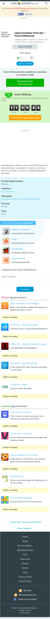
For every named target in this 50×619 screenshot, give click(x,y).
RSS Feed (27, 591)
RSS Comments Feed (27, 595)
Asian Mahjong (23, 94)
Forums (25, 568)
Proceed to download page (25, 117)
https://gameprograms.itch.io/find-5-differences (21, 199)
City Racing (17, 249)
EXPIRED (25, 46)
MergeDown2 (16, 476)
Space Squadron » (25, 528)
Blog (25, 572)
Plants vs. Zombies (20, 229)
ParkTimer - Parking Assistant (24, 325)
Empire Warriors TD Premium (24, 455)
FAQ (25, 554)
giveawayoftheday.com (30, 608)
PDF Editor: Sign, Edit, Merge (23, 363)
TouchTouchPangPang (21, 497)
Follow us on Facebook (27, 599)
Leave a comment (25, 64)
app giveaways (14, 297)
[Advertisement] (25, 25)
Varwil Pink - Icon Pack (21, 433)
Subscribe (25, 559)
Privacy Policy (25, 577)
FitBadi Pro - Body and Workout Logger (28, 344)
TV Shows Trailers (18, 384)
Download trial (25, 82)
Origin (14, 239)
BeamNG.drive (18, 258)
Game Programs (8, 191)
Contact (25, 563)
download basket (17, 222)
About (25, 541)
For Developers (25, 545)
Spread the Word (25, 550)
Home (25, 536)
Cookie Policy (25, 581)
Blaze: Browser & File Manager (24, 303)
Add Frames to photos (20, 412)
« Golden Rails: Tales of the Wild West (25, 522)
